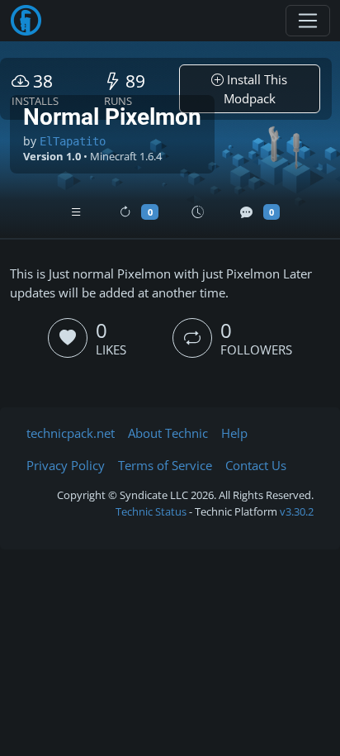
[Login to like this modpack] (67, 338)
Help (234, 433)
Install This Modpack (256, 89)
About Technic (168, 433)
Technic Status (151, 511)
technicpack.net (70, 433)
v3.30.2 (297, 511)
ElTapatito (73, 141)
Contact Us (255, 465)
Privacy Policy (65, 465)
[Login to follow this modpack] (192, 338)
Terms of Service (165, 465)
